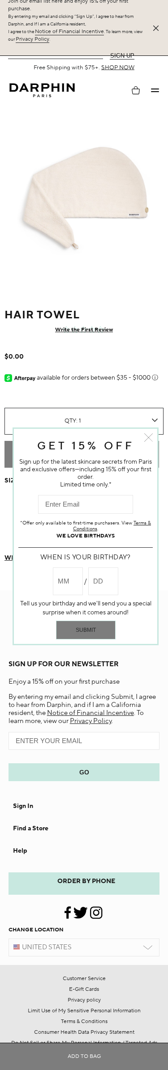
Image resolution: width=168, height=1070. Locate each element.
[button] (155, 90)
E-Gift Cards (84, 989)
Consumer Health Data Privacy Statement (84, 1032)
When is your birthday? (85, 557)
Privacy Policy (32, 39)
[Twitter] (80, 909)
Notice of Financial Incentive (69, 31)
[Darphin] (42, 90)
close (148, 437)
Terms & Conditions (84, 1021)
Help (20, 851)
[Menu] (155, 90)
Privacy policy (84, 1000)
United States (47, 947)
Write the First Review (84, 329)
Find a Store (30, 829)
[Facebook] (69, 909)
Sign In (23, 806)
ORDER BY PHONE (86, 881)
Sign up (122, 55)
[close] (158, 28)
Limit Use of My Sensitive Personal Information (84, 1010)
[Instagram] (96, 909)
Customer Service (84, 978)
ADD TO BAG (84, 1056)
